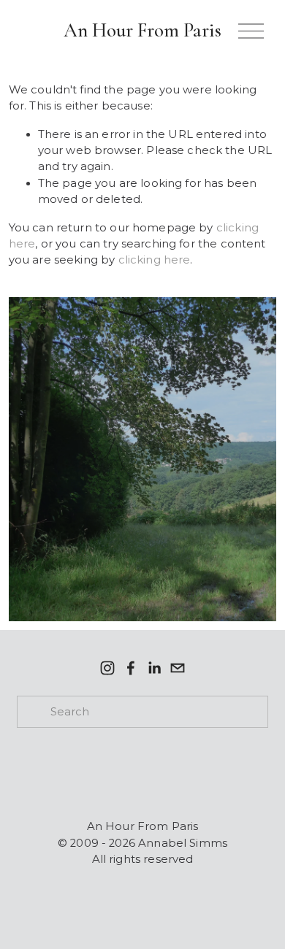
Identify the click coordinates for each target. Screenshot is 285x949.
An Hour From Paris (142, 30)
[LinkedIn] (154, 668)
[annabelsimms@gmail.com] (177, 668)
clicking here (154, 259)
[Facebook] (130, 668)
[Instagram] (107, 668)
